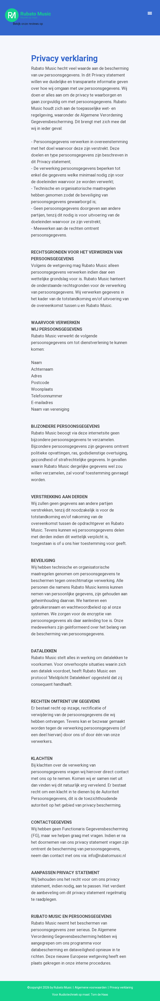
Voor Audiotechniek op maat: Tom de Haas (80, 994)
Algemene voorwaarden (91, 987)
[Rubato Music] (28, 14)
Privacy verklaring (121, 987)
